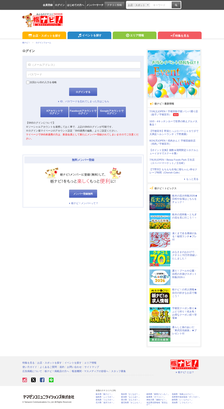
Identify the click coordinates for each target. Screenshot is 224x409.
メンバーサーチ (95, 5)
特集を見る (182, 35)
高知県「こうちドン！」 (182, 403)
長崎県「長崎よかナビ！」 (183, 394)
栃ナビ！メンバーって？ (84, 203)
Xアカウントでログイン (54, 112)
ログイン (60, 5)
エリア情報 (137, 35)
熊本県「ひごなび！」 (130, 394)
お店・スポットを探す (47, 35)
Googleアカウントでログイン (112, 112)
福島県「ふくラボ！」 (105, 397)
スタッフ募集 (118, 371)
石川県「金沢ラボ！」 (105, 403)
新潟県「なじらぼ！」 (130, 397)
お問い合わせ (74, 367)
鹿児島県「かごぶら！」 (131, 403)
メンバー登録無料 (83, 193)
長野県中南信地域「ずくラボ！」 (186, 397)
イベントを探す (92, 35)
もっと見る (192, 179)
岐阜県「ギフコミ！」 (156, 397)
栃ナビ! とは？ (186, 372)
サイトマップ (91, 367)
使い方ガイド (29, 367)
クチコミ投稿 (114, 5)
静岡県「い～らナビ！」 (182, 400)
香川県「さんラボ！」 (130, 400)
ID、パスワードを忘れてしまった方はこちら (84, 101)
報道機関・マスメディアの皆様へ (90, 371)
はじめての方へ (75, 5)
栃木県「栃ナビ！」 (104, 394)
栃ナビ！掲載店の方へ (57, 371)
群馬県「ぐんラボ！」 (105, 400)
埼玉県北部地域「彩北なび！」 (157, 403)
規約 (61, 367)
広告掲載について (32, 371)
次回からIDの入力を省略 (43, 82)
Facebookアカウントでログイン (83, 112)
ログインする (83, 91)
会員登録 (48, 5)
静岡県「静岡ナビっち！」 (158, 394)
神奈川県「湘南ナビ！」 (157, 400)
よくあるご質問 (48, 367)
